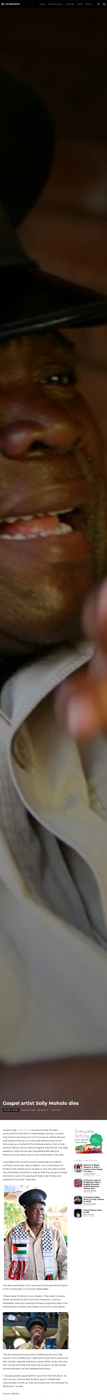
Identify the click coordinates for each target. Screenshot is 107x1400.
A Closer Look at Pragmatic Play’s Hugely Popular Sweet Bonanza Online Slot (92, 1184)
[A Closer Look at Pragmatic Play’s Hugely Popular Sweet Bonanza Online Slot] (78, 1183)
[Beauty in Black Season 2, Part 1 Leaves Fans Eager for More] (78, 1168)
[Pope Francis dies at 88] (78, 1213)
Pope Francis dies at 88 (93, 1211)
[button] (98, 4)
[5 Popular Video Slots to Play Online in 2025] (78, 1200)
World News (89, 1215)
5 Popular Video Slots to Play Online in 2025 (94, 1199)
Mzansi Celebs (11, 1110)
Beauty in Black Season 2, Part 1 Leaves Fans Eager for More (93, 1168)
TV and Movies (89, 1174)
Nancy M (44, 1110)
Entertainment (90, 1191)
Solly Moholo (23, 1130)
